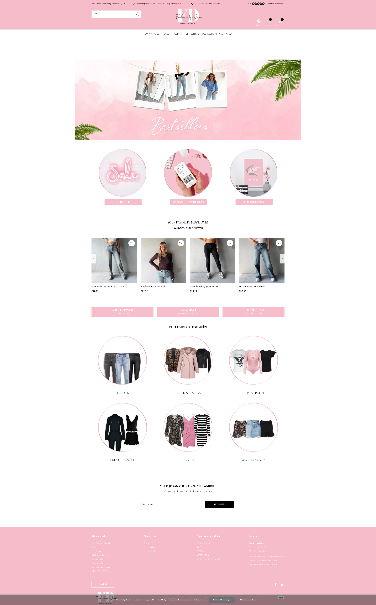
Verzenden (96, 547)
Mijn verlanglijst (150, 551)
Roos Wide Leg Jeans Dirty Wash (108, 286)
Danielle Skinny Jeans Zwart (204, 286)
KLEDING (178, 33)
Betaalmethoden (98, 559)
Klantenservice (97, 563)
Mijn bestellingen (150, 547)
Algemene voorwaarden (101, 567)
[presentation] (93, 258)
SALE (166, 33)
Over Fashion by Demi (101, 543)
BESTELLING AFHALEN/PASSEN (217, 33)
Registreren (148, 543)
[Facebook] (276, 584)
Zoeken (137, 14)
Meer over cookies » (248, 600)
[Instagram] (282, 584)
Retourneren (96, 551)
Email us (102, 584)
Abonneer (219, 504)
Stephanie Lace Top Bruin (153, 286)
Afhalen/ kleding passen (101, 555)
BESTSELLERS (192, 33)
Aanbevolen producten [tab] (188, 228)
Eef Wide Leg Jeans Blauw (252, 286)
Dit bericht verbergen (222, 600)
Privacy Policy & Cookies (101, 571)
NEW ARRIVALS (151, 33)
